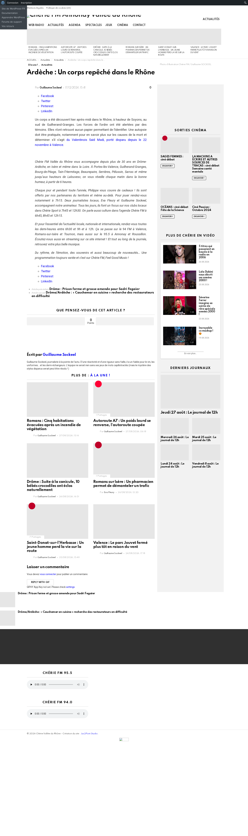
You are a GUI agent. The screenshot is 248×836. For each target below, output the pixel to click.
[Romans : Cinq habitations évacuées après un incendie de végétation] (43, 37)
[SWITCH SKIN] (208, 25)
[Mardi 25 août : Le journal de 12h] (206, 426)
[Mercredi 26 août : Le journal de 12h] (175, 426)
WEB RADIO (36, 25)
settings (70, 587)
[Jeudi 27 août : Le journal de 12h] (190, 391)
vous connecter (48, 574)
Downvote (125, 321)
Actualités (211, 19)
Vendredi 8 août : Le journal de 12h (205, 465)
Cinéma (122, 25)
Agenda (74, 25)
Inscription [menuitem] (26, 2)
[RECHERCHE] (213, 25)
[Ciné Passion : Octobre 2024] (206, 196)
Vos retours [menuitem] (8, 26)
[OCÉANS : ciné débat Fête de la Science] (175, 196)
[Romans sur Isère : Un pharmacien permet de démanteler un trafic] (140, 37)
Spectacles (93, 25)
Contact (139, 25)
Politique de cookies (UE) (58, 8)
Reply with (40, 582)
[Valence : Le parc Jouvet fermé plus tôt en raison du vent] (205, 37)
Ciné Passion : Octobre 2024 (201, 209)
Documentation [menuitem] (10, 13)
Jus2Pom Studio (89, 734)
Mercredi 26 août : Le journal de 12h (175, 439)
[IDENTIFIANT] (219, 25)
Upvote (56, 321)
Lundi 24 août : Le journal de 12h (172, 465)
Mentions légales (35, 8)
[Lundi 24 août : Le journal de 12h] (175, 452)
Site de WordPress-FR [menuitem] (13, 8)
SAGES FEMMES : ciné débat (172, 158)
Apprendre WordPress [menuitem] (13, 17)
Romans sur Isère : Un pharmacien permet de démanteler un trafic (137, 50)
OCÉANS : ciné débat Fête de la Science (174, 209)
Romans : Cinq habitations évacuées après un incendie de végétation (43, 50)
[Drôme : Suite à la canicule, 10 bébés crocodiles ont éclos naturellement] (108, 37)
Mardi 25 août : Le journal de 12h (204, 439)
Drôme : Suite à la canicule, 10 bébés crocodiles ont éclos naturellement (53, 486)
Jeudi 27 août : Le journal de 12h (189, 412)
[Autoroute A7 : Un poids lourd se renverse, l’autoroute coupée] (75, 37)
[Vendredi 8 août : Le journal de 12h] (206, 452)
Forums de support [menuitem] (12, 21)
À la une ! (100, 375)
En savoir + (167, 166)
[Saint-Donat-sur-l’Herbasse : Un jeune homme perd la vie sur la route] (172, 37)
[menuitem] (3, 2)
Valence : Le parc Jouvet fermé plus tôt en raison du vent (203, 50)
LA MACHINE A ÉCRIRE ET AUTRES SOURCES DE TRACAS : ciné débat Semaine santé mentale (205, 164)
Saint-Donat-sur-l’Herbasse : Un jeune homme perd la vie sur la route (55, 547)
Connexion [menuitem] (12, 2)
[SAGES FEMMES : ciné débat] (175, 145)
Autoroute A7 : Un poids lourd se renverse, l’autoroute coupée (73, 50)
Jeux (108, 25)
